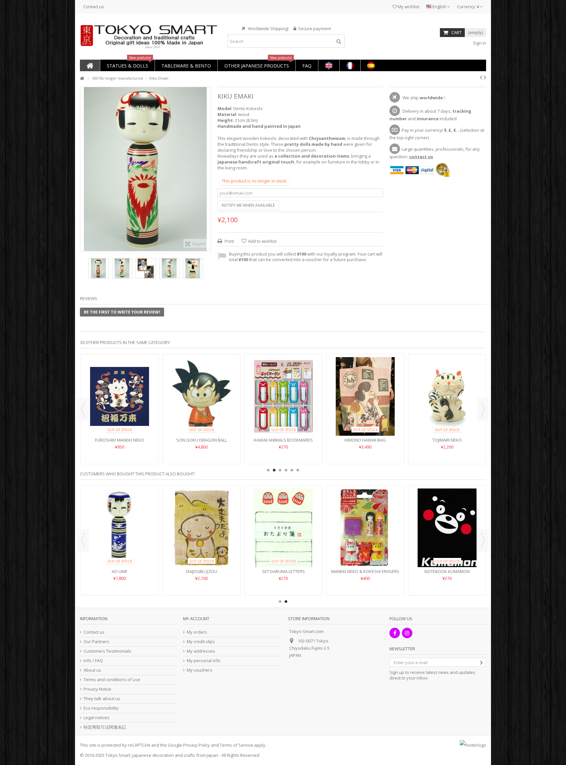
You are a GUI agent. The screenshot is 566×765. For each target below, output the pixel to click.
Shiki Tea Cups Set (365, 420)
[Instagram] (407, 633)
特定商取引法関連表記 (105, 727)
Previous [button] (83, 169)
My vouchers (199, 670)
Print (229, 241)
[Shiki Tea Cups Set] (365, 386)
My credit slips (201, 641)
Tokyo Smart (117, 755)
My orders (197, 632)
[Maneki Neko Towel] (119, 386)
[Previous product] (481, 77)
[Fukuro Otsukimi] (201, 527)
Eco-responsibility (101, 708)
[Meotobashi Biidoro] (447, 386)
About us (92, 670)
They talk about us (102, 698)
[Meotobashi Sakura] (201, 386)
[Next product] (485, 77)
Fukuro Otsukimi (201, 571)
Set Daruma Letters (447, 571)
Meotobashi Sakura (201, 420)
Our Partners (96, 641)
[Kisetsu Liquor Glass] (283, 386)
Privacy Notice (97, 689)
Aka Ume (119, 571)
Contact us (93, 7)
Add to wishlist (262, 241)
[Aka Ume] (119, 527)
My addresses (201, 651)
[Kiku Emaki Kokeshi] (98, 268)
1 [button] (268, 470)
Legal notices (96, 717)
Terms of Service (236, 745)
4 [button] (286, 470)
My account (196, 619)
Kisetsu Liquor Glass (283, 420)
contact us (421, 157)
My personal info (203, 660)
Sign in (479, 43)
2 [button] (274, 470)
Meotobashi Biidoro (447, 420)
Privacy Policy (196, 745)
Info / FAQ (93, 660)
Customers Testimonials (107, 651)
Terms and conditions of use (112, 679)
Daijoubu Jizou (365, 571)
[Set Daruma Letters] (447, 527)
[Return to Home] (82, 78)
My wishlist (408, 7)
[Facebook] (394, 633)
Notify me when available (248, 205)
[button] (127, 65)
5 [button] (292, 470)
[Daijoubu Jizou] (365, 527)
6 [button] (297, 470)
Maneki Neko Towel (120, 420)
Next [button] (207, 169)
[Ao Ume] (283, 527)
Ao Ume (283, 571)
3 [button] (280, 470)
